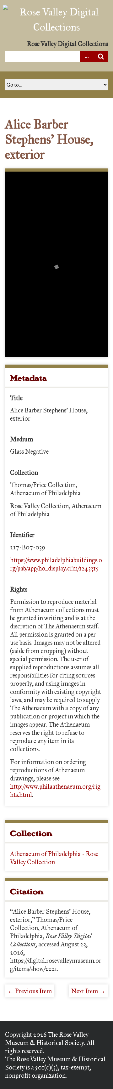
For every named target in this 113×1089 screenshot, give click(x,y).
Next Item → (88, 991)
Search (101, 56)
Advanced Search (87, 56)
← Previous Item (30, 991)
